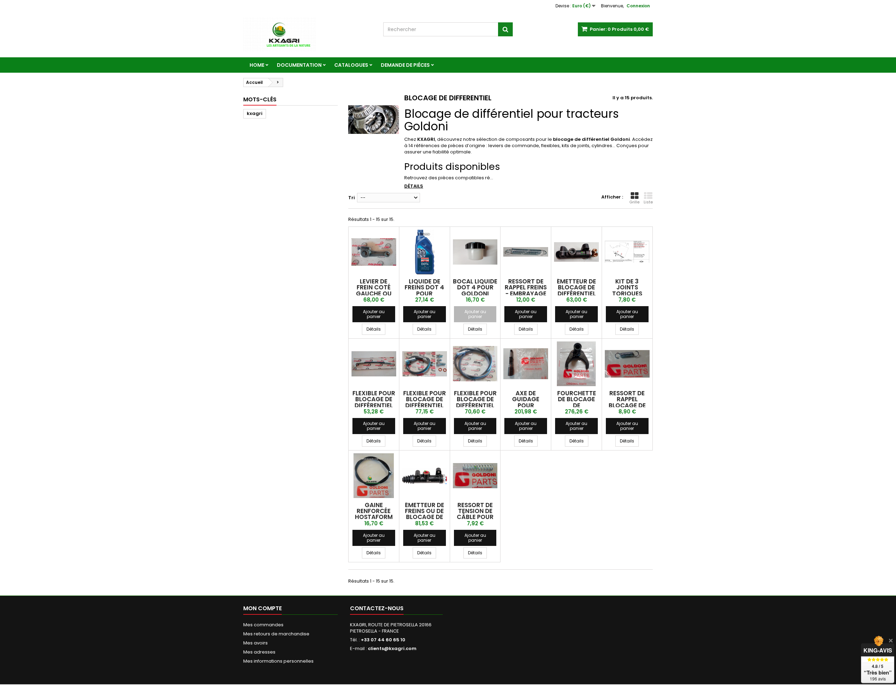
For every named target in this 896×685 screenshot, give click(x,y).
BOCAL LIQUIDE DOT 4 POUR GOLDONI (475, 287)
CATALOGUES (351, 65)
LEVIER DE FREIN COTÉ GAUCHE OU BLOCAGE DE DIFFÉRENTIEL (374, 293)
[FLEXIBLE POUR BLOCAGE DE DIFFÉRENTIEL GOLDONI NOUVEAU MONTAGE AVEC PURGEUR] (424, 363)
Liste (648, 202)
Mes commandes (263, 624)
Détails (413, 186)
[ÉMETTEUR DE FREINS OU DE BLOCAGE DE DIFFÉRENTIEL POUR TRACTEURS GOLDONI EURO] (424, 475)
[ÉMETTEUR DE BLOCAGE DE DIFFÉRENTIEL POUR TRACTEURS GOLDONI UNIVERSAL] (576, 252)
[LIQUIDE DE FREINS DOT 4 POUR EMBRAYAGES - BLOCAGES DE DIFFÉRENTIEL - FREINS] (424, 252)
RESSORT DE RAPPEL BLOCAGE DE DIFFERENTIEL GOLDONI (627, 405)
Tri (351, 197)
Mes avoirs (255, 643)
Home (257, 65)
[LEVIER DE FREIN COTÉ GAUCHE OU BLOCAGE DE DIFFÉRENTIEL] (373, 252)
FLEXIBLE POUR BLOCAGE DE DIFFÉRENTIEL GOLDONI (373, 402)
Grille (634, 202)
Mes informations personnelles (278, 661)
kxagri (254, 113)
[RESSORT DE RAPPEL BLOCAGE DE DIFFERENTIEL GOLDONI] (627, 363)
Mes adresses (259, 652)
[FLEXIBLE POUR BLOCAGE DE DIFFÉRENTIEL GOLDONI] (373, 363)
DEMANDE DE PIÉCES (405, 65)
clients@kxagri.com (392, 648)
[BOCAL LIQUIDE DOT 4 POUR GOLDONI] (475, 252)
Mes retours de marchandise (276, 633)
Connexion (638, 6)
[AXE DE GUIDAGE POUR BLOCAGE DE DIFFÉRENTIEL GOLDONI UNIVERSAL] (525, 363)
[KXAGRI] (308, 34)
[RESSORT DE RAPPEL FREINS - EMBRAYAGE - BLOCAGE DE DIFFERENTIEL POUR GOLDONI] (525, 252)
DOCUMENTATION (299, 65)
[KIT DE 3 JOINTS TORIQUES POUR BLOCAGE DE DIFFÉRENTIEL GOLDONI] (627, 252)
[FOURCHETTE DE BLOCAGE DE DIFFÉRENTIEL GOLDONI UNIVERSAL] (576, 363)
